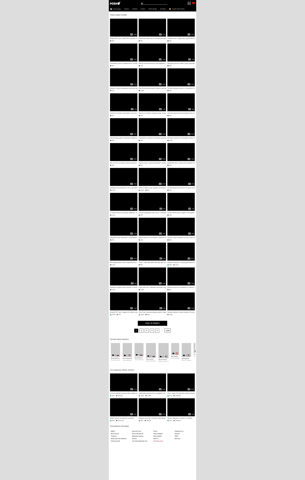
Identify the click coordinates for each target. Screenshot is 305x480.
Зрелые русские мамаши (118, 438)
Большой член (136, 431)
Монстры (177, 438)
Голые (155, 431)
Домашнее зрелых (138, 436)
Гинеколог (114, 436)
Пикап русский (115, 441)
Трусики (177, 433)
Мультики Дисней (137, 433)
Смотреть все (157, 441)
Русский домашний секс (139, 441)
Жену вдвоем (157, 436)
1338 (167, 331)
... (162, 330)
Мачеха (155, 438)
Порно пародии (158, 433)
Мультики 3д (115, 433)
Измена (134, 438)
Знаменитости (179, 431)
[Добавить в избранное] (193, 3)
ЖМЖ (176, 436)
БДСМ (113, 431)
